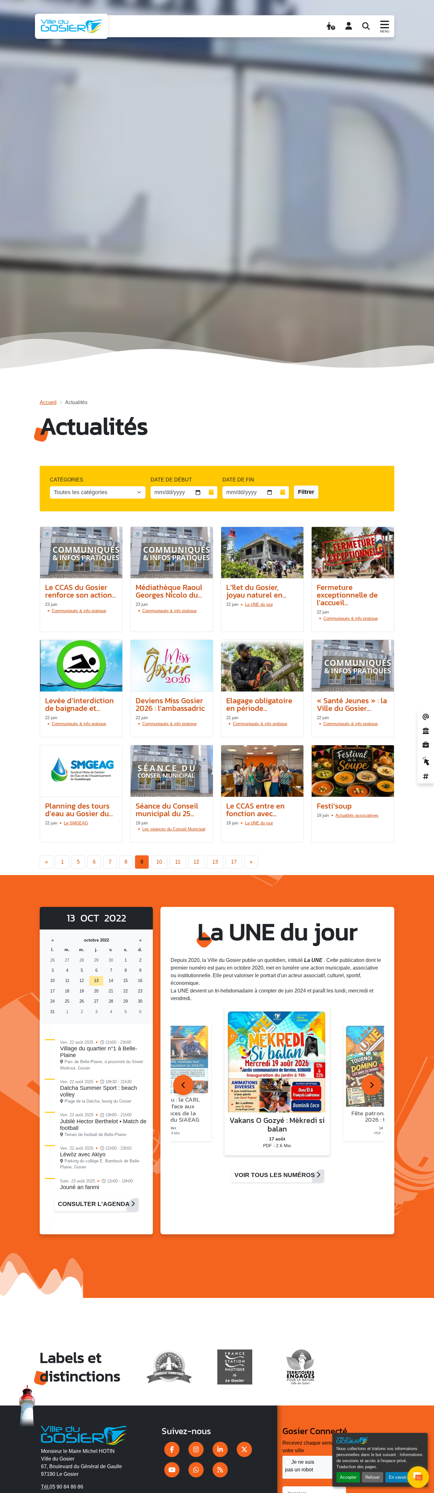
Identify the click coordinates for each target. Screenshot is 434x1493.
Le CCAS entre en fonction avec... (255, 809)
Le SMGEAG (76, 823)
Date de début (171, 479)
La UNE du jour (259, 604)
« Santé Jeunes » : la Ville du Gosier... (352, 704)
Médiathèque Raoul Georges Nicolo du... (169, 591)
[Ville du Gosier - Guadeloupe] (84, 1434)
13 (215, 862)
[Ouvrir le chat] (418, 1477)
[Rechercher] (366, 26)
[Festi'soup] (353, 771)
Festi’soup (334, 805)
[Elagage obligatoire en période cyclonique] (262, 666)
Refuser (372, 1477)
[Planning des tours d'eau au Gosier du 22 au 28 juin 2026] (81, 771)
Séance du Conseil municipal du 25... (167, 809)
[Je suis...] (331, 26)
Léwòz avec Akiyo (82, 1154)
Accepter (348, 1477)
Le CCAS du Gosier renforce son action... (80, 591)
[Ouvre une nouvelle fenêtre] (172, 1449)
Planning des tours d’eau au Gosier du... (79, 809)
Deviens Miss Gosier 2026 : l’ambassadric (170, 704)
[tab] (183, 1085)
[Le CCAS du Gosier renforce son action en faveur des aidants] (81, 553)
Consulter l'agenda (94, 1204)
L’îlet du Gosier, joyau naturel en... (256, 591)
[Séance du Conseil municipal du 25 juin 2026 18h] (172, 771)
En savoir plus (402, 1477)
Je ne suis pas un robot (299, 1465)
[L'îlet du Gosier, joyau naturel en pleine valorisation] (262, 553)
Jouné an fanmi (79, 1187)
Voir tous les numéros (275, 1175)
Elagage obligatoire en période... (259, 704)
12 (196, 862)
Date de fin (238, 479)
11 (177, 862)
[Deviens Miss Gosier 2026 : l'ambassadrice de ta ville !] (172, 666)
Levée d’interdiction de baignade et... (79, 704)
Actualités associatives (357, 815)
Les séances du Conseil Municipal (173, 829)
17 (234, 862)
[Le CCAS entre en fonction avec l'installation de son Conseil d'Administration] (262, 771)
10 (159, 862)
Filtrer (306, 492)
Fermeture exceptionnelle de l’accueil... (347, 595)
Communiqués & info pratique (79, 610)
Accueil (48, 402)
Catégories (66, 479)
